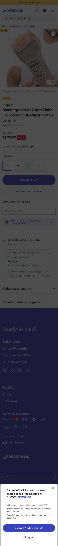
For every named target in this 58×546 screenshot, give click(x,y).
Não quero (29, 537)
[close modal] (53, 488)
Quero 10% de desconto (29, 528)
